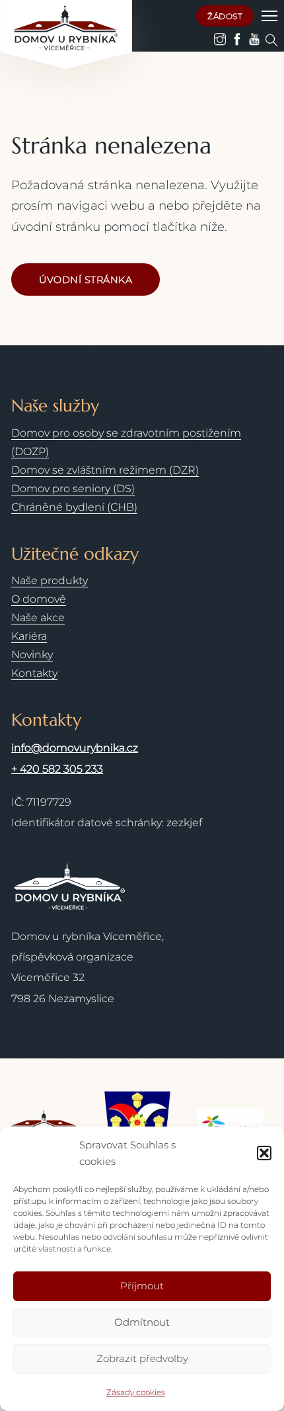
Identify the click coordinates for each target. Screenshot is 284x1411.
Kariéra (29, 636)
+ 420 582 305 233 (57, 769)
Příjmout (142, 1285)
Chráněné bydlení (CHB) (74, 507)
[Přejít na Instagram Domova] (220, 39)
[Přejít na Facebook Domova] (237, 39)
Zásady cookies (135, 1392)
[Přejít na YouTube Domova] (254, 39)
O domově (38, 599)
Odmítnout (142, 1322)
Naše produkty (49, 580)
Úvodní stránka (85, 280)
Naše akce (38, 617)
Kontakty (34, 673)
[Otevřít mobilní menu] (269, 16)
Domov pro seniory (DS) (73, 488)
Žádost (224, 16)
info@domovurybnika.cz (74, 748)
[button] (264, 1153)
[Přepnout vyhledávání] (271, 40)
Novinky (32, 654)
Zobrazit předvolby (142, 1358)
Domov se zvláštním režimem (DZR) (105, 470)
